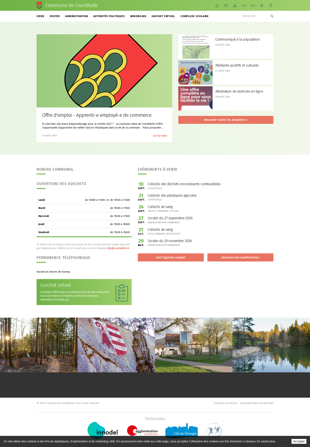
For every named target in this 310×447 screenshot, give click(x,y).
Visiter (55, 16)
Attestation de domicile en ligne (239, 91)
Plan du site (235, 5)
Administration (76, 16)
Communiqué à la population (237, 39)
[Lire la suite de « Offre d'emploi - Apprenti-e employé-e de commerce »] (104, 70)
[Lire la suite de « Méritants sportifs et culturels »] (195, 72)
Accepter (299, 441)
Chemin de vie (252, 5)
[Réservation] (261, 5)
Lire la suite (160, 135)
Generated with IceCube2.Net (256, 403)
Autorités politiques (109, 16)
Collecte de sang (160, 206)
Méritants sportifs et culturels (237, 65)
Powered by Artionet (225, 403)
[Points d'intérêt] (270, 5)
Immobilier (138, 16)
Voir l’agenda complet (170, 257)
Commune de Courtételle (71, 5)
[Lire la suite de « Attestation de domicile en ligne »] (195, 98)
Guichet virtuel (163, 16)
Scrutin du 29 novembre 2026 (170, 240)
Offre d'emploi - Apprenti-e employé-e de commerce (96, 115)
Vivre (40, 16)
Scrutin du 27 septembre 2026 (170, 218)
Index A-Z (243, 5)
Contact (226, 5)
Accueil (217, 5)
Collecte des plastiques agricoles (172, 195)
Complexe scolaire (194, 16)
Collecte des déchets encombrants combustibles (184, 184)
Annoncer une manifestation (240, 257)
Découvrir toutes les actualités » (226, 119)
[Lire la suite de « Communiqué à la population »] (195, 46)
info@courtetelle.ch (118, 248)
